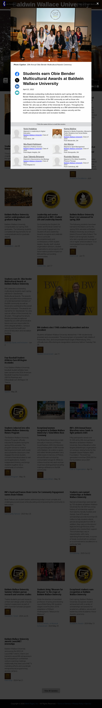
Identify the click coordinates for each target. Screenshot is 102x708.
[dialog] (51, 354)
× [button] (97, 3)
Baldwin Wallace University (33, 135)
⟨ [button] (4, 3)
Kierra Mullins (70, 129)
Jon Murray (69, 144)
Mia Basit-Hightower (32, 144)
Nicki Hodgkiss (30, 129)
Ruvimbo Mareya (71, 157)
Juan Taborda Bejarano (34, 157)
